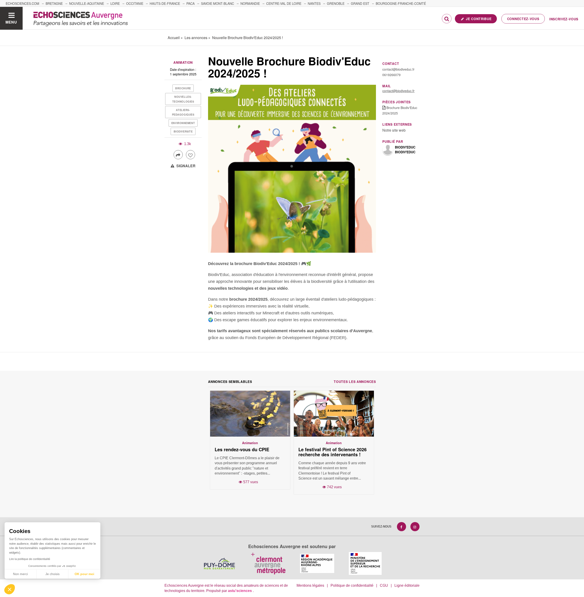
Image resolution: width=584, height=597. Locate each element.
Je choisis (52, 574)
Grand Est (360, 3)
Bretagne (54, 3)
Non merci (20, 574)
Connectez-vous (523, 18)
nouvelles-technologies (183, 99)
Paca (190, 3)
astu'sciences (240, 591)
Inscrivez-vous (563, 19)
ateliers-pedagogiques (183, 112)
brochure (183, 88)
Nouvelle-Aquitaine (86, 3)
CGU (384, 585)
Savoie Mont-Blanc (217, 3)
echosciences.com (22, 3)
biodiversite (183, 131)
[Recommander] (190, 154)
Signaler (185, 165)
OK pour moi (84, 574)
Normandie (250, 3)
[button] (9, 589)
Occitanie (134, 3)
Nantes (314, 3)
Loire (115, 3)
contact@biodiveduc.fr (398, 90)
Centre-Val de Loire (283, 3)
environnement (183, 123)
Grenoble (335, 3)
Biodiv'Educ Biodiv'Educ (405, 149)
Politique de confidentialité (352, 585)
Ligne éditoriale (407, 585)
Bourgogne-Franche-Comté (401, 3)
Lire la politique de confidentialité (29, 559)
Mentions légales (310, 585)
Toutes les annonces (355, 381)
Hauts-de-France (165, 3)
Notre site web (394, 130)
